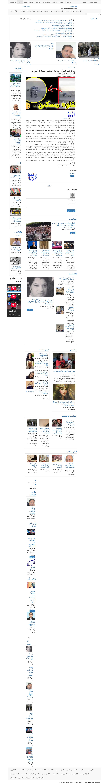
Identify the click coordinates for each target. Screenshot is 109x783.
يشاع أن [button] (78, 11)
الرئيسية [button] (12, 2)
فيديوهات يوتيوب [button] (28, 2)
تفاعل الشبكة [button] (30, 11)
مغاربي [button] (20, 778)
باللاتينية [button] (21, 11)
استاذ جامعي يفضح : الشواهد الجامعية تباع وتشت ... (16, 114)
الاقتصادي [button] (20, 770)
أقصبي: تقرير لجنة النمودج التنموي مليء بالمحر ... (66, 278)
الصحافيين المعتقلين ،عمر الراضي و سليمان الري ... (57, 430)
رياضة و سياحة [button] (14, 774)
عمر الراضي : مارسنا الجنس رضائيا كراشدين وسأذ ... (69, 252)
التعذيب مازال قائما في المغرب (16, 267)
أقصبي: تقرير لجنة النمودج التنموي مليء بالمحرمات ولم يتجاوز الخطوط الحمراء (53, 22)
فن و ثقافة (44, 349)
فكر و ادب (72, 451)
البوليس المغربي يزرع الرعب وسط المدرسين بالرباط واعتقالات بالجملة (63, 225)
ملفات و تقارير (18, 233)
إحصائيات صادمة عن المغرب (71, 308)
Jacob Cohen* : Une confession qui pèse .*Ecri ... (41, 363)
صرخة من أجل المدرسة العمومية (57, 465)
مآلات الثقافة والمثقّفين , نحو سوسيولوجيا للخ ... (69, 466)
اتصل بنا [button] (68, 2)
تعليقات (29, 644)
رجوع (49, 185)
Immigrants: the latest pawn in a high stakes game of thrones (56, 28)
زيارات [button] (54, 2)
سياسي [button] (39, 11)
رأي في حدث (32, 524)
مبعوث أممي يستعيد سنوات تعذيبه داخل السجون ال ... (45, 252)
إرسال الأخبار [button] (46, 2)
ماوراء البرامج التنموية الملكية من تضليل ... (62, 23)
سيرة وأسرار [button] (47, 11)
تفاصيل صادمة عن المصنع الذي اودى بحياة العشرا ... (15, 85)
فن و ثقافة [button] (63, 774)
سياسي (73, 218)
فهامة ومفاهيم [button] (73, 774)
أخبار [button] (19, 2)
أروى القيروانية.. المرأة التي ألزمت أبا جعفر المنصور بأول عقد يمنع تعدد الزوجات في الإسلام (64, 403)
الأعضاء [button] (37, 2)
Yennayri (65, 118)
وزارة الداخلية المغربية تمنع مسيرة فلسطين (62, 25)
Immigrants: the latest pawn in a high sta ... (29, 758)
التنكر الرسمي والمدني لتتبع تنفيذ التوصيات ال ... (15, 248)
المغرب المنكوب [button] (31, 770)
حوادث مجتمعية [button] (59, 770)
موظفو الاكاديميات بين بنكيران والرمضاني (32, 623)
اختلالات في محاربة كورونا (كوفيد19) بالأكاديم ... (17, 141)
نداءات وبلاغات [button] (29, 778)
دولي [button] (81, 770)
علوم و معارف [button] (44, 774)
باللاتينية (31, 754)
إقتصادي (73, 273)
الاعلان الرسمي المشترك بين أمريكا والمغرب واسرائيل (57, 252)
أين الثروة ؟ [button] (13, 11)
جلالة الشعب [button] (41, 770)
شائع (28, 641)
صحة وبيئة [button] (23, 774)
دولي (19, 162)
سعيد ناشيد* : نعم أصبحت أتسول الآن (63, 33)
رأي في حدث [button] (89, 770)
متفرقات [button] (12, 778)
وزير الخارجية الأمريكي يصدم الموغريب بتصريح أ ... (32, 252)
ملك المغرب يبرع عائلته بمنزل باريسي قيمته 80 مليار (70, 289)
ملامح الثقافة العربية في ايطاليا (33, 465)
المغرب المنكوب (18, 69)
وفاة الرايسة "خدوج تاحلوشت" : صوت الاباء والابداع (41, 383)
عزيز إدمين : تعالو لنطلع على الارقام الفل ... (29, 656)
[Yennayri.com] (19, 6)
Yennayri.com (73, 6)
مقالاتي (72, 175)
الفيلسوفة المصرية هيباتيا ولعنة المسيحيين (44, 465)
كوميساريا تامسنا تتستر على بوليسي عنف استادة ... (44, 430)
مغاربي (73, 349)
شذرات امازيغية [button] (58, 11)
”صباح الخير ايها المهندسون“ (43, 392)
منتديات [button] (61, 2)
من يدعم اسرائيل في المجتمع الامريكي (63, 27)
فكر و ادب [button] (54, 774)
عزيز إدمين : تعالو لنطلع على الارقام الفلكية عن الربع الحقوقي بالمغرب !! (55, 20)
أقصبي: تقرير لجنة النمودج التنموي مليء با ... (30, 672)
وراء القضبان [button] (39, 778)
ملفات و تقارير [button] (69, 11)
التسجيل (84, 2)
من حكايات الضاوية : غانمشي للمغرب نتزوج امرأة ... (41, 373)
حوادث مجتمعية (71, 67)
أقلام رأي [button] (12, 770)
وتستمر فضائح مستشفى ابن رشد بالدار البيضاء (70, 422)
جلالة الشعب (32, 493)
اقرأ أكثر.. (73, 233)
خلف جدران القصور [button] (71, 770)
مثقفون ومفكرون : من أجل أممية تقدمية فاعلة (16, 219)
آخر (28, 637)
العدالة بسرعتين (32, 568)
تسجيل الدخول (93, 2)
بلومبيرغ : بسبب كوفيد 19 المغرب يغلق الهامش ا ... (69, 327)
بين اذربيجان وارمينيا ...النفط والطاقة (16, 198)
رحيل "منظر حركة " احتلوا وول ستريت (15, 176)
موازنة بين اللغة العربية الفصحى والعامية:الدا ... (43, 355)
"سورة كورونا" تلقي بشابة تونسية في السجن (64, 372)
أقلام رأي (31, 579)
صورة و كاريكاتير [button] (34, 774)
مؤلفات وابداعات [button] (84, 774)
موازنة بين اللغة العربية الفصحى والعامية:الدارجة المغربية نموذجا (57, 35)
